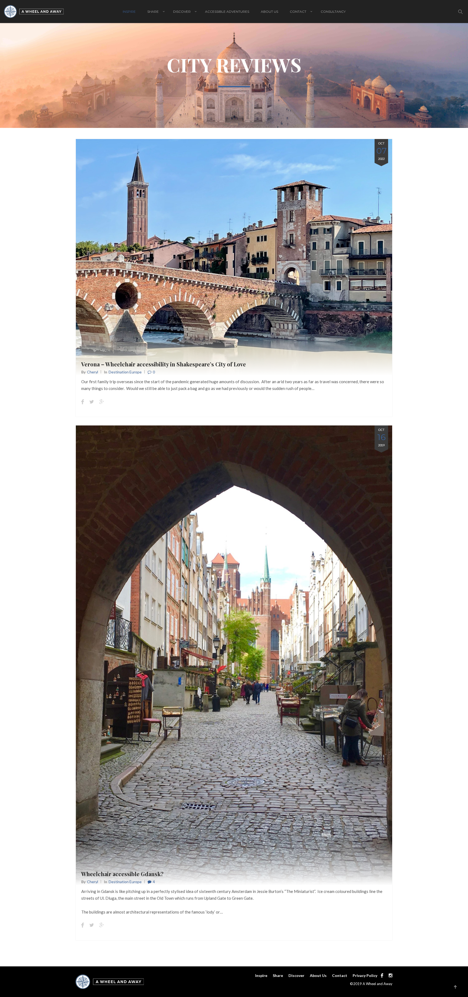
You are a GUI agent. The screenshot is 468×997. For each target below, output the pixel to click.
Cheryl (92, 372)
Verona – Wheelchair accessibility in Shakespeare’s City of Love (163, 364)
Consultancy (333, 11)
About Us (269, 11)
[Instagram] (389, 975)
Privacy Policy (365, 975)
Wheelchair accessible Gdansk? (122, 873)
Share (153, 11)
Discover (182, 11)
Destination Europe (125, 372)
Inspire (129, 11)
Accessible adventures (227, 11)
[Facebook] (382, 975)
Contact (298, 11)
